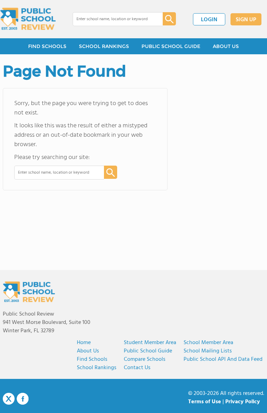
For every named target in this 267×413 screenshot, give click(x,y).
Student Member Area (150, 343)
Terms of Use (204, 401)
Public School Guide (148, 351)
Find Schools (92, 359)
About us (88, 351)
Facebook (22, 398)
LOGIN (209, 19)
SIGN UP (246, 19)
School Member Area (208, 343)
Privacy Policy (242, 401)
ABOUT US (226, 46)
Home (84, 343)
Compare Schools (144, 359)
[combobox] (113, 19)
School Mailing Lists (208, 351)
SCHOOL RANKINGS (104, 46)
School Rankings (96, 368)
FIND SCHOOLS (47, 46)
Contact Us (137, 368)
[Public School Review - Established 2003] (28, 19)
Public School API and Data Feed (223, 359)
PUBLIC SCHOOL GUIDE (170, 46)
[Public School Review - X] (9, 399)
